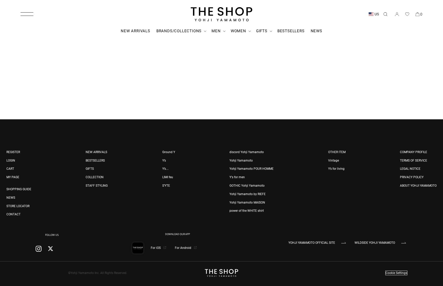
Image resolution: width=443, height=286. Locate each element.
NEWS (10, 197)
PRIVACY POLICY (412, 177)
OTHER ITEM (337, 152)
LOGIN (10, 160)
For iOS (156, 248)
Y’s (164, 160)
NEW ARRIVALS (96, 152)
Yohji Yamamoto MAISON (247, 202)
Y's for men (237, 177)
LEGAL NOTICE (410, 169)
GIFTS (90, 169)
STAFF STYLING (97, 185)
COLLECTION (95, 177)
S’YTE (166, 185)
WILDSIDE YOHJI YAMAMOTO (375, 243)
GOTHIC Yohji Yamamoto (247, 185)
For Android (183, 248)
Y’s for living (336, 169)
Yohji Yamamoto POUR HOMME (251, 169)
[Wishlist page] (407, 14)
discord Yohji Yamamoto (246, 152)
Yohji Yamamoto (241, 160)
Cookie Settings (396, 273)
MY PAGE (12, 177)
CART (10, 169)
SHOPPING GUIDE (18, 189)
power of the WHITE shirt (246, 211)
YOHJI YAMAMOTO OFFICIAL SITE (311, 243)
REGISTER (13, 152)
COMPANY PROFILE (413, 152)
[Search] (385, 14)
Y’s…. (165, 169)
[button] (27, 14)
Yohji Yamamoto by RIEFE (247, 194)
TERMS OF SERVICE (413, 160)
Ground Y (168, 152)
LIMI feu (167, 177)
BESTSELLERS (95, 160)
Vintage (333, 160)
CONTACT (13, 214)
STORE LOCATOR (17, 206)
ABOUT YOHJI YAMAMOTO (418, 185)
